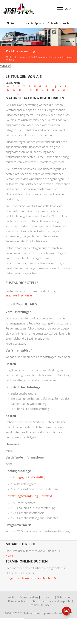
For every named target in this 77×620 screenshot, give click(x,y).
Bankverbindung (28, 597)
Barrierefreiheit (17, 601)
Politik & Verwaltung (39, 57)
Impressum (47, 597)
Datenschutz (64, 597)
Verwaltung (56, 57)
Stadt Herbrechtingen (19, 295)
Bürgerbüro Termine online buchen (29, 578)
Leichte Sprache (34, 23)
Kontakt (12, 597)
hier (8, 556)
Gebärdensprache (59, 23)
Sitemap (33, 605)
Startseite (23, 57)
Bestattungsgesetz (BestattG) (25, 477)
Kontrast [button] (16, 23)
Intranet (46, 605)
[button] (64, 9)
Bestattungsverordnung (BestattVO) (30, 496)
